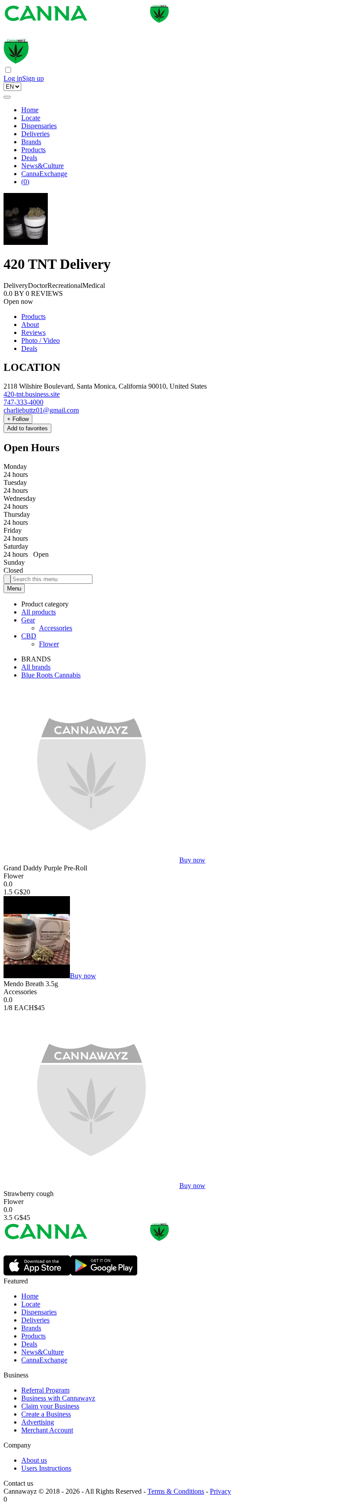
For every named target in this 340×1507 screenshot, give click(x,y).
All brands (35, 667)
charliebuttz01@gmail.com (41, 410)
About (30, 324)
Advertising (37, 1422)
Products (33, 149)
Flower (49, 644)
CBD (28, 636)
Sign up (33, 78)
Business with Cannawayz (58, 1398)
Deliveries (35, 134)
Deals (29, 157)
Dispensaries (39, 126)
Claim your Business (50, 1406)
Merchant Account (47, 1430)
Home (30, 110)
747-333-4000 (23, 402)
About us (34, 1460)
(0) (25, 181)
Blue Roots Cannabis (51, 675)
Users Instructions (46, 1468)
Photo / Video (40, 340)
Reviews (33, 332)
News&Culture (42, 165)
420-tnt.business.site (32, 394)
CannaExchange (44, 173)
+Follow (18, 419)
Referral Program (45, 1390)
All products (38, 612)
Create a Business (46, 1414)
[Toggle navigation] (7, 97)
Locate (30, 118)
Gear (28, 620)
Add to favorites (27, 428)
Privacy (220, 1491)
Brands (31, 142)
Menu (14, 588)
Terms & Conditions (175, 1491)
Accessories (55, 628)
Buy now (192, 860)
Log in (13, 78)
